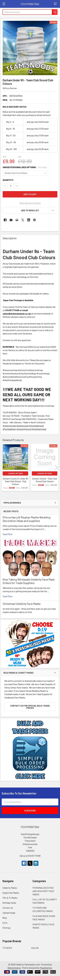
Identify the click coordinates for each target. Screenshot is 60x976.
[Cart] (55, 4)
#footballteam (9, 429)
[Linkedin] (28, 219)
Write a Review (10, 88)
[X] (22, 219)
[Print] (16, 219)
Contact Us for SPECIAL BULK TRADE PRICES (30, 706)
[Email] (11, 219)
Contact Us (8, 907)
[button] (30, 210)
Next (56, 467)
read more (7, 534)
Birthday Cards (9, 902)
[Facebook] (5, 219)
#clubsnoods (22, 425)
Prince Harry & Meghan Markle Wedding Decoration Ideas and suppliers (27, 519)
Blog (5, 917)
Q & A (5, 922)
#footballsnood (36, 425)
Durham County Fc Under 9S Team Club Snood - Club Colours (15, 481)
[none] (30, 48)
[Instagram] (35, 863)
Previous (3, 467)
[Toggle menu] (4, 4)
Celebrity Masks (10, 887)
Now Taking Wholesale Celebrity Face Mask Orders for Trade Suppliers (29, 581)
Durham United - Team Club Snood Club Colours (44, 480)
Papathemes (46, 967)
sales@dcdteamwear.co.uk (17, 313)
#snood (28, 429)
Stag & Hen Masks (11, 892)
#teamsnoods (9, 425)
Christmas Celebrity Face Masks (21, 603)
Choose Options (15, 473)
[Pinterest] (34, 219)
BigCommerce (14, 967)
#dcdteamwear (39, 429)
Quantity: (8, 180)
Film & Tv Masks (10, 897)
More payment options (30, 203)
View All (34, 947)
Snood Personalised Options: (25, 167)
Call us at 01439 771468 (30, 855)
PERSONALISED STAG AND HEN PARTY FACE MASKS (43, 891)
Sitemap (6, 927)
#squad (20, 429)
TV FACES (7, 947)
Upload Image (9, 912)
